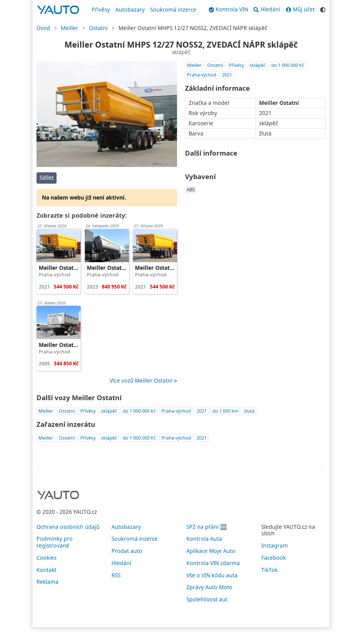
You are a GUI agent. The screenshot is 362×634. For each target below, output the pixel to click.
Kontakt (46, 570)
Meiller (69, 28)
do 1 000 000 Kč (287, 65)
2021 (227, 75)
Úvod (43, 28)
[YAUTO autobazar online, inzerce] (58, 10)
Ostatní (98, 28)
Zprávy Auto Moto (209, 587)
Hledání (121, 563)
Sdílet (47, 177)
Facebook (273, 557)
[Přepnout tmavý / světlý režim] (323, 9)
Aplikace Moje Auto (210, 551)
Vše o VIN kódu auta (212, 575)
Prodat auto (126, 551)
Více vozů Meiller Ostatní (142, 380)
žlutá (249, 411)
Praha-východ (201, 75)
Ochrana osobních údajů (68, 527)
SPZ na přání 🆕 (206, 527)
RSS (115, 575)
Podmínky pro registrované (54, 542)
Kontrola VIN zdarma (213, 563)
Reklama (47, 582)
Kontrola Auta (204, 538)
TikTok (269, 570)
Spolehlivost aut (206, 599)
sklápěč (257, 65)
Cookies (46, 557)
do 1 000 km (225, 411)
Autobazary (130, 9)
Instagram (274, 545)
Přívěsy (101, 9)
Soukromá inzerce (173, 9)
